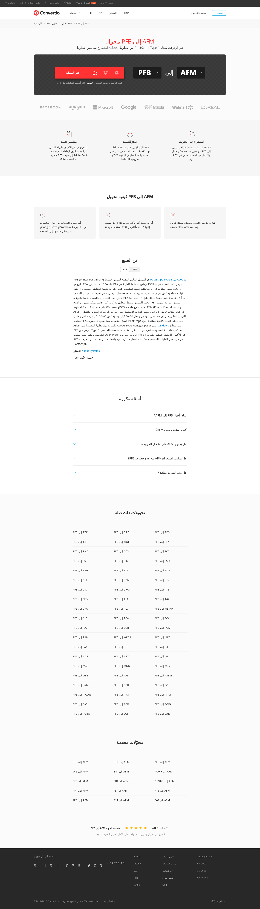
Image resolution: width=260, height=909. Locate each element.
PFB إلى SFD (80, 599)
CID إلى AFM (121, 781)
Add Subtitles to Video (30, 3)
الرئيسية (38, 23)
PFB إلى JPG (121, 561)
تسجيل (219, 13)
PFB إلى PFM (162, 532)
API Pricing (202, 877)
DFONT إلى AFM (164, 781)
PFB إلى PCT (162, 685)
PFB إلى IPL (161, 656)
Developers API (204, 856)
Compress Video (52, 3)
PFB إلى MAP (80, 666)
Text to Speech (83, 3)
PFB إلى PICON (82, 694)
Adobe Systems (91, 350)
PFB (125, 269)
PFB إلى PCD (121, 685)
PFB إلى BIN (161, 580)
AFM (135, 269)
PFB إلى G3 (161, 647)
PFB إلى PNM (162, 694)
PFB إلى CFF (80, 580)
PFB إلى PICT (122, 694)
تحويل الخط (51, 23)
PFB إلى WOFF (122, 541)
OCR (89, 13)
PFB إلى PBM (122, 580)
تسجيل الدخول (198, 13)
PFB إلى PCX (161, 618)
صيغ (135, 870)
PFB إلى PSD (162, 561)
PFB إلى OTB (80, 675)
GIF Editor (68, 3)
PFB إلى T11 (121, 599)
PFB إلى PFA (161, 541)
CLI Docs (201, 870)
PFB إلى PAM (80, 685)
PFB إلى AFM (121, 551)
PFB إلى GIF (80, 618)
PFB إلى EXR (121, 570)
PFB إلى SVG (161, 551)
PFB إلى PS (79, 561)
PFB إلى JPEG (162, 637)
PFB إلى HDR (80, 656)
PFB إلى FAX (80, 647)
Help (126, 13)
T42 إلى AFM (162, 800)
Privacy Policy (108, 901)
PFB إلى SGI (121, 713)
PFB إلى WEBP (122, 637)
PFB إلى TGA (121, 618)
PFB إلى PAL (121, 675)
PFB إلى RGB (121, 704)
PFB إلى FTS (121, 647)
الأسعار (113, 13)
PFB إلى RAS (80, 704)
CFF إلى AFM (80, 781)
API (101, 13)
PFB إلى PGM (162, 627)
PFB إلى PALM (163, 675)
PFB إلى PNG (80, 551)
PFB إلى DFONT (123, 589)
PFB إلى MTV (162, 666)
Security (137, 863)
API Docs (201, 863)
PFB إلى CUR (121, 627)
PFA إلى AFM (80, 790)
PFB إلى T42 (161, 599)
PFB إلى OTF (121, 532)
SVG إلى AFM (80, 771)
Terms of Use (91, 901)
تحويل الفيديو (168, 856)
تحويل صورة (167, 877)
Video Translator (107, 3)
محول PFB (67, 23)
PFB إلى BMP (81, 570)
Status (137, 884)
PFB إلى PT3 (161, 589)
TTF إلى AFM (80, 762)
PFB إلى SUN (162, 713)
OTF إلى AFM (121, 762)
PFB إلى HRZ (121, 656)
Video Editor (11, 3)
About (137, 856)
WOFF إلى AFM (163, 771)
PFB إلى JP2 (121, 608)
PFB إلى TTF (80, 532)
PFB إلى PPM (80, 637)
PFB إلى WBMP (163, 608)
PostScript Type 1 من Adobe (167, 279)
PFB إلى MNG (122, 666)
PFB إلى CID (80, 589)
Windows (163, 325)
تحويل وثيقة (167, 870)
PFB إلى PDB (162, 570)
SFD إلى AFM (80, 800)
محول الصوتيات (169, 863)
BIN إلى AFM (121, 771)
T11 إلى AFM (121, 800)
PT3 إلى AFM (162, 790)
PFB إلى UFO (80, 608)
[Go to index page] (47, 12)
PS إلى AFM (121, 790)
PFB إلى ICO (80, 627)
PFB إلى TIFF (80, 541)
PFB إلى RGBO (81, 713)
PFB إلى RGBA (163, 704)
